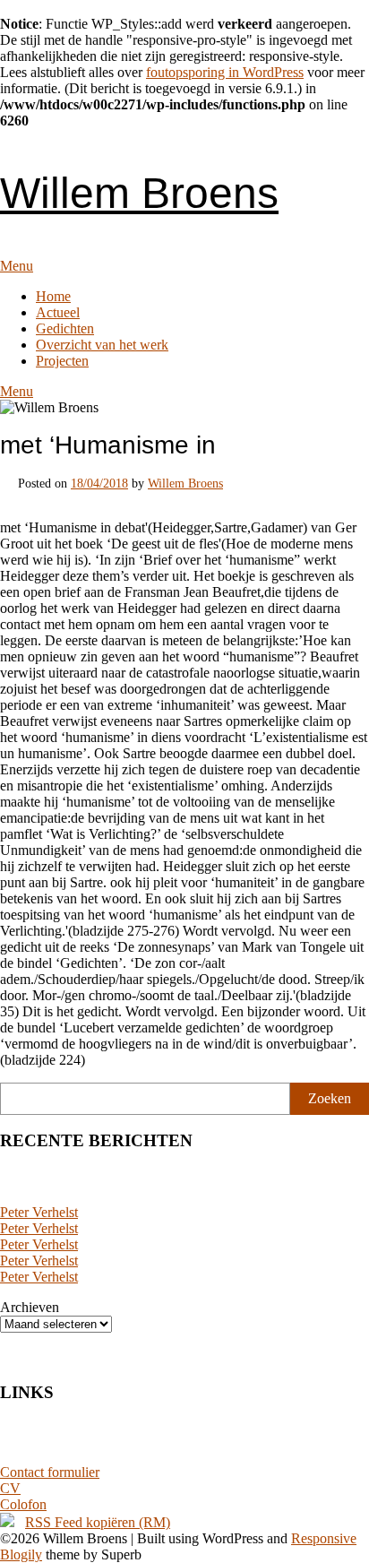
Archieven (29, 1307)
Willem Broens (139, 193)
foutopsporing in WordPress (225, 72)
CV (10, 1488)
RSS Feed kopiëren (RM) (97, 1522)
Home (53, 296)
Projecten (62, 360)
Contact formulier (49, 1472)
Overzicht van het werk (102, 344)
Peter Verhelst (39, 1212)
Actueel (58, 312)
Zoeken (329, 1098)
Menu (16, 265)
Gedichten (65, 328)
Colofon (23, 1504)
